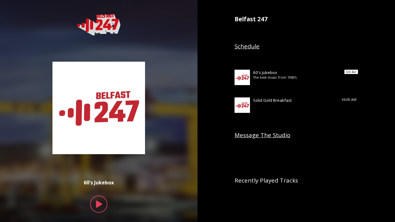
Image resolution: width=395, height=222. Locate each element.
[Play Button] (98, 204)
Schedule (247, 46)
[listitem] (296, 77)
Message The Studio (262, 135)
